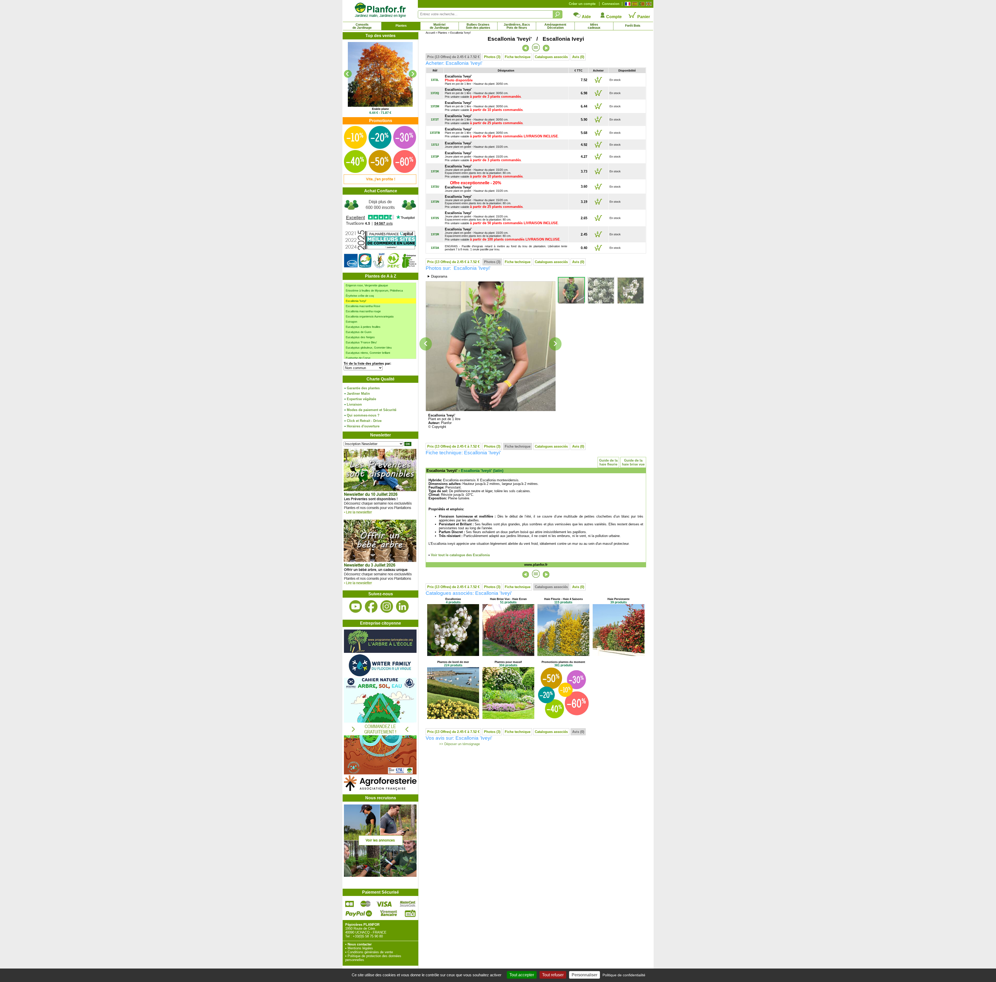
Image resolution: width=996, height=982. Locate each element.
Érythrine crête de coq (360, 295)
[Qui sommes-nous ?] (380, 233)
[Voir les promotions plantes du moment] (380, 183)
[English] (648, 4)
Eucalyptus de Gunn (358, 332)
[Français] (627, 4)
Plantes (401, 25)
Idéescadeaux (594, 26)
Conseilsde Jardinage (362, 26)
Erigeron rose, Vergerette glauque (367, 285)
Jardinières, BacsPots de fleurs (517, 26)
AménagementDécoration (555, 26)
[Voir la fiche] (380, 74)
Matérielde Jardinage (439, 26)
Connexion (610, 4)
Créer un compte (582, 4)
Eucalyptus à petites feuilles (363, 326)
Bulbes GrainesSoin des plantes (478, 26)
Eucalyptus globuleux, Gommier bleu (369, 347)
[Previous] (348, 74)
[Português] (641, 4)
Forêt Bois (632, 25)
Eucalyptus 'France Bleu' (361, 342)
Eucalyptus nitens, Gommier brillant (368, 352)
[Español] (634, 4)
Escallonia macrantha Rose (363, 306)
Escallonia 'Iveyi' (356, 300)
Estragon (351, 321)
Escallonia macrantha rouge (363, 311)
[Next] (413, 74)
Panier (643, 17)
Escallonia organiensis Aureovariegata (369, 316)
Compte (613, 17)
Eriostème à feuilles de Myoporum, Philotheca (374, 290)
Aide (586, 17)
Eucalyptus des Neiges (360, 337)
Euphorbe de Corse (358, 357)
